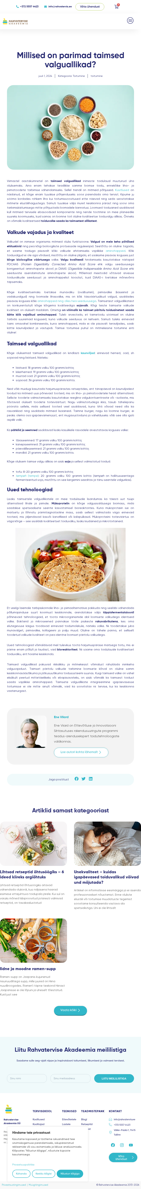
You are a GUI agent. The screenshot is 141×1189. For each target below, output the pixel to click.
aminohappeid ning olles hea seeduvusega (66, 301)
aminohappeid (115, 251)
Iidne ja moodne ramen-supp (28, 969)
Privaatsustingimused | (15, 1184)
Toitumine (79, 75)
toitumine (97, 75)
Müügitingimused (38, 1184)
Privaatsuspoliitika (23, 1164)
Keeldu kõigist (44, 1173)
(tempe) (27, 476)
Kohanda (21, 1173)
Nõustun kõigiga (70, 1173)
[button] (130, 20)
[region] (47, 1154)
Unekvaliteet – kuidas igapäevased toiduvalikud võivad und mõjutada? (106, 877)
